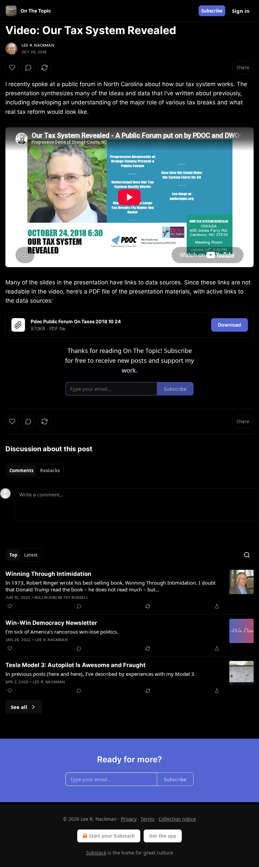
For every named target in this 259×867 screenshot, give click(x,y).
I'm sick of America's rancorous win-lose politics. (61, 631)
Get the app (162, 836)
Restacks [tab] (50, 470)
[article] (129, 590)
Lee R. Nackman (38, 45)
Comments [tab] (21, 470)
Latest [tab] (31, 555)
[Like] (12, 67)
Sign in (241, 10)
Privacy (129, 819)
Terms (147, 819)
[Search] (247, 555)
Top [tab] (13, 555)
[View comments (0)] (28, 67)
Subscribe (212, 11)
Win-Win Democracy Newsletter (51, 622)
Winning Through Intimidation (48, 573)
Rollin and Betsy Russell (61, 597)
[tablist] (34, 470)
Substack (96, 852)
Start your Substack (112, 836)
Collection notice (177, 819)
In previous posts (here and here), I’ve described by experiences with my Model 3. (100, 673)
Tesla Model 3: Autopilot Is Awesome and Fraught (75, 665)
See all (19, 707)
